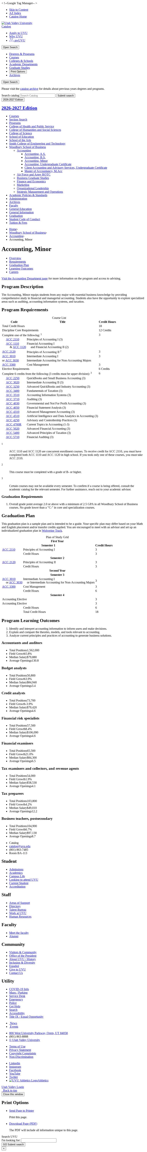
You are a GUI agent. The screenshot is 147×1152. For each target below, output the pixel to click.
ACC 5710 (12, 437)
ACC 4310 (12, 411)
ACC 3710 (12, 399)
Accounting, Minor (36, 160)
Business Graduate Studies (33, 178)
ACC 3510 (12, 395)
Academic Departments (23, 64)
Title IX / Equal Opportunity (26, 1016)
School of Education (21, 136)
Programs (15, 123)
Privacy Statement (20, 1050)
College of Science (20, 133)
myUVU (19, 40)
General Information (21, 212)
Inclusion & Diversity (22, 962)
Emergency (16, 999)
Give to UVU (17, 969)
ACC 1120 (19, 347)
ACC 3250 (12, 386)
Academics (16, 872)
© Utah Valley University (24, 1040)
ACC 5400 (12, 432)
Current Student (18, 883)
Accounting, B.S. (35, 157)
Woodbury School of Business (27, 147)
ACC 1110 (12, 343)
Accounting (24, 150)
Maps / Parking (18, 992)
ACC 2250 (12, 378)
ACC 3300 (9, 364)
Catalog (6, 26)
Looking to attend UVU (23, 879)
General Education (20, 209)
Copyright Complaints (22, 1053)
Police (13, 1003)
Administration (18, 198)
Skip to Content (18, 9)
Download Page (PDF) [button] (23, 1123)
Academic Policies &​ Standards (28, 195)
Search (13, 1009)
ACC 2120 (9, 351)
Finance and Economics (31, 181)
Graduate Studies (19, 67)
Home (13, 229)
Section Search (18, 119)
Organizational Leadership (33, 188)
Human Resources (20, 916)
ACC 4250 (12, 420)
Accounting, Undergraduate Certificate (47, 164)
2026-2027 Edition (19, 107)
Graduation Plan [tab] (19, 265)
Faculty (13, 205)
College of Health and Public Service (31, 126)
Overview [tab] (15, 258)
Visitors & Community (23, 952)
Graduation (16, 215)
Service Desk (17, 996)
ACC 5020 (12, 428)
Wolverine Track (52, 530)
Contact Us (16, 973)
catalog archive (29, 88)
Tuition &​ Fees (18, 222)
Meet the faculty (19, 932)
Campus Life (17, 876)
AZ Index (15, 13)
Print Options (18, 71)
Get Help (14, 1006)
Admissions (16, 869)
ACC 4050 (12, 407)
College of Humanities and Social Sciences (35, 129)
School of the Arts (20, 140)
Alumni (13, 936)
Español (14, 966)
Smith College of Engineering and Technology (37, 143)
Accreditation (17, 886)
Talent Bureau (17, 909)
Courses (14, 57)
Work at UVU (17, 913)
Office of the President (22, 955)
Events (14, 1026)
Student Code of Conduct (24, 219)
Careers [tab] (13, 272)
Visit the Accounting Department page (25, 278)
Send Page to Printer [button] (21, 1110)
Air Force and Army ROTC (34, 174)
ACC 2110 (12, 339)
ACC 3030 (12, 360)
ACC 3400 (12, 390)
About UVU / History (22, 959)
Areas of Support (19, 902)
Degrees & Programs (21, 54)
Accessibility (17, 1013)
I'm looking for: (11, 1140)
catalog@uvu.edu (19, 846)
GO (13, 1144)
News (13, 1023)
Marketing (23, 184)
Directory (15, 906)
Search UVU (9, 1136)
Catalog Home (18, 16)
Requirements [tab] (17, 261)
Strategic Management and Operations (40, 191)
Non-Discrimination (21, 1056)
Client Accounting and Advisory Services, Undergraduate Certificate (65, 167)
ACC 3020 (12, 382)
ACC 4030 (12, 403)
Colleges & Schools (21, 60)
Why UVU (16, 36)
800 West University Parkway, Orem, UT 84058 (38, 1033)
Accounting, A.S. (35, 154)
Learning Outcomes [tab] (21, 268)
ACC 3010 (9, 356)
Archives (14, 75)
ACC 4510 (12, 416)
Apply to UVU (18, 33)
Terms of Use (17, 1046)
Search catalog (10, 95)
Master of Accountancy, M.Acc (43, 171)
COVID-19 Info (19, 989)
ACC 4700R (13, 424)
